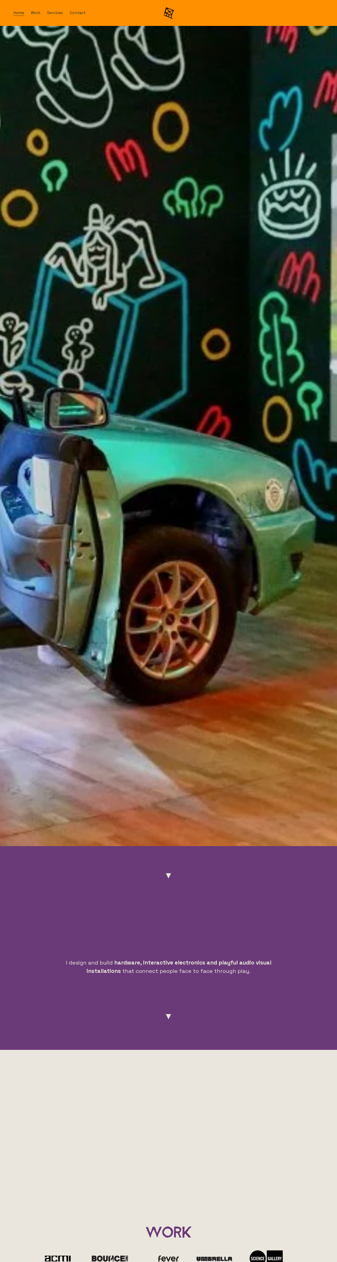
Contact (78, 12)
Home (19, 12)
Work (35, 12)
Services (55, 12)
